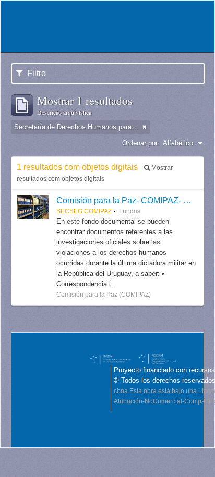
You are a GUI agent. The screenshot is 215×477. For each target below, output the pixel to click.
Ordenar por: (141, 143)
